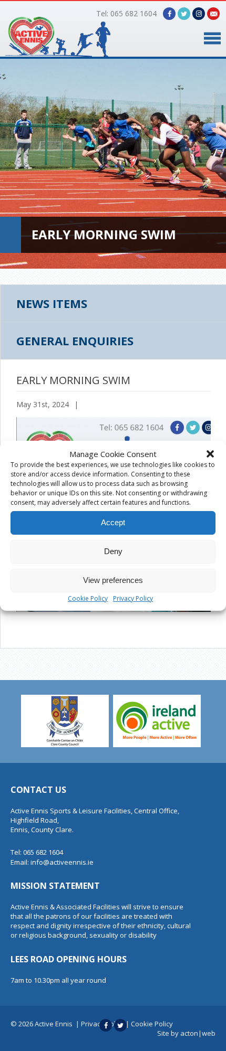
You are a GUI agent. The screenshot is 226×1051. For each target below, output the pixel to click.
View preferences (113, 580)
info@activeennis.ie (62, 862)
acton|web (197, 1033)
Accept (113, 522)
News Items (51, 303)
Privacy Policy (133, 598)
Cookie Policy (88, 598)
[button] (210, 454)
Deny (113, 551)
